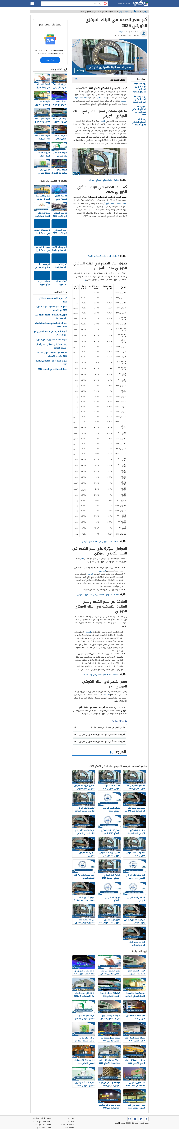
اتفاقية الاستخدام (67, 1127)
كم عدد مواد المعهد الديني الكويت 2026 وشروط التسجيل (52, 354)
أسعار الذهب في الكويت (42, 1124)
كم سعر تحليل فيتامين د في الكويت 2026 (52, 300)
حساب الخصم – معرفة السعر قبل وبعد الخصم (101, 674)
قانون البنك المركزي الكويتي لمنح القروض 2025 (139, 111)
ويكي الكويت (101, 97)
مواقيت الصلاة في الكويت (41, 1118)
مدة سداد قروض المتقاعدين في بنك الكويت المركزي (98, 594)
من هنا (106, 694)
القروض (88, 632)
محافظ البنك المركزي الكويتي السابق (104, 180)
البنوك (103, 121)
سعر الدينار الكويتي (44, 1127)
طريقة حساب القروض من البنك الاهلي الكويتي (100, 541)
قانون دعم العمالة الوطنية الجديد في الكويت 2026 (51, 316)
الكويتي (102, 571)
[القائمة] (32, 3)
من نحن (71, 1118)
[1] (85, 279)
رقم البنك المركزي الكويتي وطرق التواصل (139, 122)
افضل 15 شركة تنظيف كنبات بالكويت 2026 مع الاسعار (51, 308)
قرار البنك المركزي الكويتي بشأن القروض (102, 256)
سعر (82, 558)
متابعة (50, 60)
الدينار (90, 574)
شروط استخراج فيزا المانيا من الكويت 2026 (51, 362)
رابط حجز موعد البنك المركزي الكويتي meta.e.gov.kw (139, 88)
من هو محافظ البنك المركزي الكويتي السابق (139, 99)
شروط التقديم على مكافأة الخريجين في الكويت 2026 (50, 333)
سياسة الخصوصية (67, 1124)
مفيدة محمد (119, 31)
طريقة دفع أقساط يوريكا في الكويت (51, 339)
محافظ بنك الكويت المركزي (116, 203)
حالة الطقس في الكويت (42, 1121)
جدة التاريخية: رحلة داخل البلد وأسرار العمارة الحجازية (52, 346)
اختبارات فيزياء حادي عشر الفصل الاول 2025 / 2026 (51, 324)
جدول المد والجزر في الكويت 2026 (52, 369)
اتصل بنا (71, 1121)
